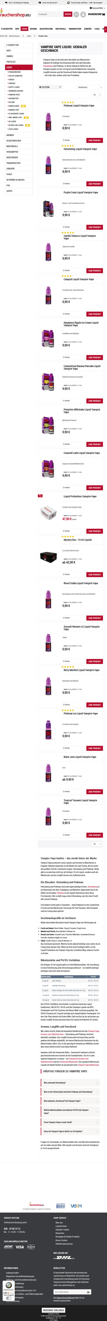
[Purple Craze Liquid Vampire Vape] (48, 209)
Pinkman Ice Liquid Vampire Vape (81, 713)
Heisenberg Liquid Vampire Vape (80, 149)
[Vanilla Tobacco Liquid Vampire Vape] (48, 252)
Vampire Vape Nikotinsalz (88, 1064)
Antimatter (13, 98)
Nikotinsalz (12, 146)
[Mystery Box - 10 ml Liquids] (48, 556)
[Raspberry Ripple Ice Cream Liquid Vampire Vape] (48, 339)
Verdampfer (12, 151)
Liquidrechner (61, 1226)
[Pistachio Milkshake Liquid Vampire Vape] (48, 426)
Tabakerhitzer (13, 163)
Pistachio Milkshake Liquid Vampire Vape (82, 411)
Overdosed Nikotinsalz (69, 1061)
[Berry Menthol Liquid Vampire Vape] (48, 686)
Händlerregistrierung (64, 1243)
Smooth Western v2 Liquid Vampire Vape (82, 628)
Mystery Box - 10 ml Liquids (78, 539)
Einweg (9, 56)
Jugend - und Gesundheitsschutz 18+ (21, 1290)
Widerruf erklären (53, 1310)
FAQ (8, 185)
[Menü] (13, 1282)
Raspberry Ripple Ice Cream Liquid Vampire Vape (81, 324)
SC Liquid (12, 121)
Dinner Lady (13, 110)
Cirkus (11, 79)
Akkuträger (12, 157)
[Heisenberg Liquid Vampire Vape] (48, 165)
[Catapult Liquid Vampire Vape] (48, 296)
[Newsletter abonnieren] (87, 1291)
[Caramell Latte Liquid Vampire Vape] (48, 469)
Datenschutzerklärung (15, 1283)
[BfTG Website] (60, 1205)
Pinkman (60, 892)
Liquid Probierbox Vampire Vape (80, 496)
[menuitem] (54, 14)
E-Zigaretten (12, 45)
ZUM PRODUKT (94, 140)
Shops (9, 191)
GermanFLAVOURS (15, 91)
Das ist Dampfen (15, 75)
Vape (8, 50)
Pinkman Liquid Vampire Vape (79, 105)
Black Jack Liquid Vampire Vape (80, 757)
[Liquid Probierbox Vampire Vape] (48, 513)
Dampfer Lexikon (62, 1229)
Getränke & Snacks (15, 179)
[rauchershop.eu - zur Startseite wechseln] (15, 13)
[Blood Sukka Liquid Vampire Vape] (48, 600)
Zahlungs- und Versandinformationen (21, 1279)
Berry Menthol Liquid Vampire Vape (81, 670)
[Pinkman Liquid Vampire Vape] (48, 122)
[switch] (8, 1298)
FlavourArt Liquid (16, 113)
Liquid (9, 67)
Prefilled (10, 61)
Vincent (11, 83)
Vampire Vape (14, 94)
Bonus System (61, 1240)
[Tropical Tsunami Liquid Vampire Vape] (48, 817)
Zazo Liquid (13, 129)
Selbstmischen (13, 140)
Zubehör (10, 168)
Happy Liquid (14, 87)
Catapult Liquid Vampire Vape (79, 279)
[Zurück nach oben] (36, 1204)
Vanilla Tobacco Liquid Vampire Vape (80, 237)
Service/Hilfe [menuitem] (97, 8)
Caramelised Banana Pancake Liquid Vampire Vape (82, 367)
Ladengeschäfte (12, 1272)
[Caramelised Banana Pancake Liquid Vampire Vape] (48, 382)
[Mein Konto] (83, 14)
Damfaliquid (14, 106)
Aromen (10, 135)
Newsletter (60, 1233)
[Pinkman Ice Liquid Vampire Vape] (48, 730)
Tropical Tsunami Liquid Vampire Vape (80, 802)
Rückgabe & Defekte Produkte (67, 1236)
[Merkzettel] (76, 14)
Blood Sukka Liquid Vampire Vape (81, 583)
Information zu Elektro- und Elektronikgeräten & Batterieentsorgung (24, 1296)
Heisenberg (48, 65)
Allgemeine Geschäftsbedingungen (20, 1276)
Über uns (59, 1222)
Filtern (45, 87)
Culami (11, 102)
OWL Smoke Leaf (15, 117)
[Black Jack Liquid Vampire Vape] (48, 773)
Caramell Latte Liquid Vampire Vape (82, 453)
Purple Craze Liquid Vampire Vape (81, 192)
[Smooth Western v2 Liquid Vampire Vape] (48, 643)
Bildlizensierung (12, 1301)
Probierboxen (14, 72)
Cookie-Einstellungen (14, 1287)
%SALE (9, 174)
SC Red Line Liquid (16, 125)
